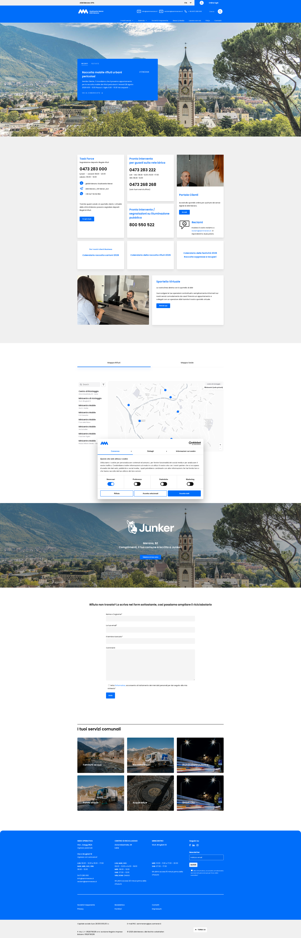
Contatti (155, 905)
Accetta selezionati (150, 493)
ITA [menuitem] (185, 3)
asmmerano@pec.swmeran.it (149, 924)
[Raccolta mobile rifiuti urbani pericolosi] (108, 82)
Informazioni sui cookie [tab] (185, 451)
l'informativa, (120, 685)
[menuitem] (187, 2)
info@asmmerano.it (149, 11)
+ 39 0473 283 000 (195, 11)
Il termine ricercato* (114, 636)
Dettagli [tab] (150, 451)
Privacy (80, 909)
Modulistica (120, 905)
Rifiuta (116, 493)
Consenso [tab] (115, 451)
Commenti (110, 648)
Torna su (202, 930)
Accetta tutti (184, 493)
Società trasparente (86, 905)
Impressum (157, 909)
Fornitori (118, 909)
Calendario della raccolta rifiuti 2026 (150, 255)
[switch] (137, 484)
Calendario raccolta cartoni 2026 (100, 255)
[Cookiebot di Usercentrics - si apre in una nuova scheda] (190, 443)
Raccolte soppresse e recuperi (200, 256)
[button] (85, 63)
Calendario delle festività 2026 (200, 253)
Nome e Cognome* (114, 614)
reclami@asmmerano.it (173, 11)
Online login (213, 3)
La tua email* (111, 625)
